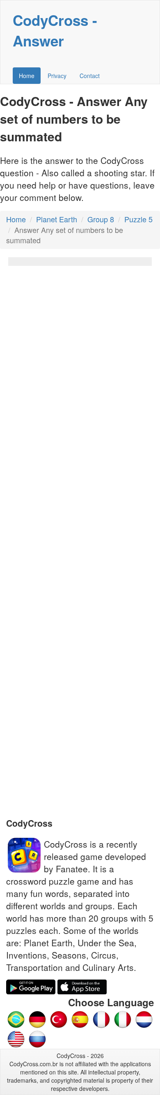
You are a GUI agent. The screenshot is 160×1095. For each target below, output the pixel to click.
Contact (90, 75)
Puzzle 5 (138, 219)
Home (26, 75)
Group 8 (100, 219)
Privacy (57, 75)
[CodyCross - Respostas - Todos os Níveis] (16, 1018)
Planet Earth (56, 219)
